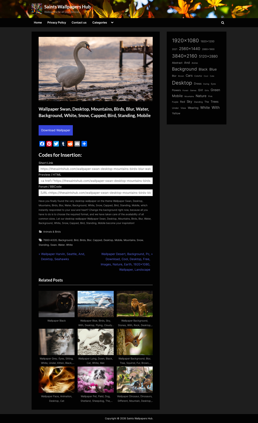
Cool (206, 76)
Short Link (46, 163)
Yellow (176, 113)
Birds (83, 240)
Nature (201, 96)
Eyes (213, 83)
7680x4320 (50, 240)
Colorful (198, 76)
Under (175, 108)
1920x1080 (185, 40)
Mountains (129, 240)
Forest (185, 90)
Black (203, 69)
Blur (89, 240)
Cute (212, 76)
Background (65, 240)
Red (182, 101)
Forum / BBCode (50, 186)
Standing (44, 244)
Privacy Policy (56, 22)
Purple (175, 102)
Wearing (193, 108)
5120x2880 (208, 56)
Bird (76, 240)
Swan (53, 244)
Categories (99, 22)
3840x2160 (184, 56)
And (187, 62)
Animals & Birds (52, 231)
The (206, 101)
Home (38, 22)
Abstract (177, 62)
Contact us (79, 22)
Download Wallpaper (55, 130)
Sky (189, 101)
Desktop (108, 240)
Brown (181, 76)
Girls (207, 90)
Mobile (118, 240)
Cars (189, 75)
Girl (200, 90)
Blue (213, 69)
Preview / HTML (50, 174)
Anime (195, 63)
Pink (210, 96)
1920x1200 (207, 41)
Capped (97, 240)
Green (215, 90)
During (206, 84)
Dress (197, 83)
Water (61, 244)
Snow (140, 240)
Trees (215, 101)
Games (193, 90)
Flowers (176, 90)
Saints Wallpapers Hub (67, 6)
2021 (174, 49)
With (216, 107)
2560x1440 (189, 48)
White (69, 244)
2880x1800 (208, 49)
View (183, 108)
